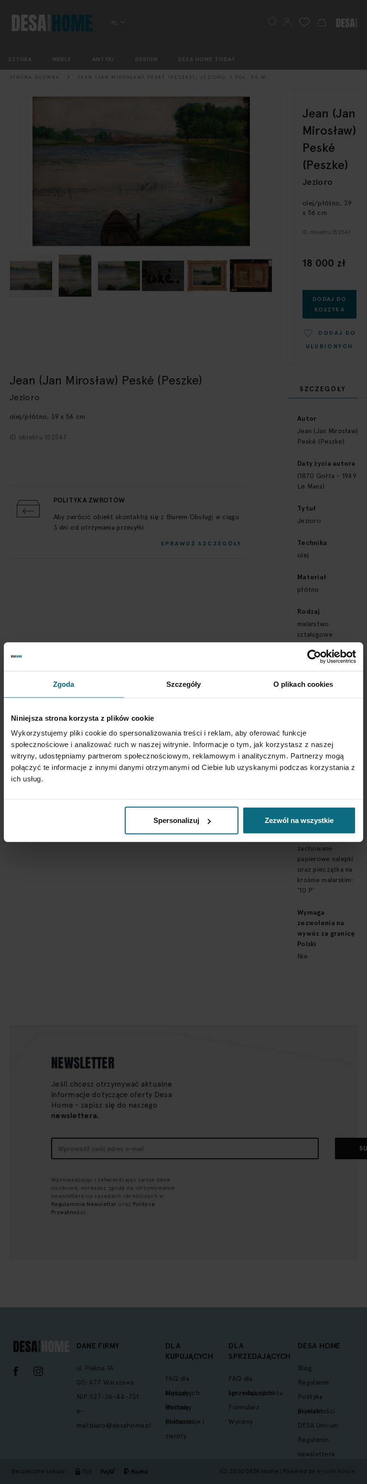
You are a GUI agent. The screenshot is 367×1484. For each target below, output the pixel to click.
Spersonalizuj (176, 820)
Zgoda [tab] (64, 684)
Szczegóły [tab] (183, 684)
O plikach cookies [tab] (303, 684)
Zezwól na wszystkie (299, 820)
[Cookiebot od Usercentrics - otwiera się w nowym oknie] (314, 656)
